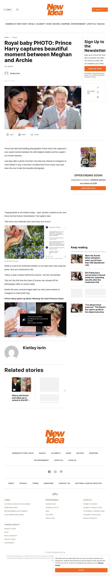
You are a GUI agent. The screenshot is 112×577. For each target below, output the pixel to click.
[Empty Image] (77, 293)
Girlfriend (9, 543)
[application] (35, 319)
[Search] (17, 9)
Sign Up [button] (99, 10)
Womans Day (51, 504)
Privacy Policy (99, 75)
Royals (14, 37)
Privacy (23, 483)
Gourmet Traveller (91, 515)
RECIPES (56, 24)
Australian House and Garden (17, 504)
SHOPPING (65, 24)
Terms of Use (91, 77)
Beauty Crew (10, 539)
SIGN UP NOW (95, 69)
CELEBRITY (41, 24)
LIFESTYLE (91, 24)
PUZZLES (101, 24)
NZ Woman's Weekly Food (94, 511)
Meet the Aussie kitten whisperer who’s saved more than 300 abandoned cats (94, 260)
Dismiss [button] (81, 570)
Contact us (64, 483)
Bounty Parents (90, 518)
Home (6, 37)
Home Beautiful (11, 507)
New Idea (49, 515)
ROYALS (31, 24)
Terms (35, 483)
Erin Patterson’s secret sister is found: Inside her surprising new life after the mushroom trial (95, 277)
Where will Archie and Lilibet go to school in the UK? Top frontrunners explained (20, 397)
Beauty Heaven (10, 536)
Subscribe (48, 483)
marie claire (10, 529)
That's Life (50, 518)
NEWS (49, 24)
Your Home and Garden (14, 515)
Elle (6, 532)
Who (47, 511)
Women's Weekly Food (92, 507)
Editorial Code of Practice (88, 483)
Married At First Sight (16, 24)
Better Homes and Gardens (16, 511)
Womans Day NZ (52, 507)
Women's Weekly (90, 504)
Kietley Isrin (15, 73)
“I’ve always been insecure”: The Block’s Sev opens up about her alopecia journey (95, 308)
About (11, 483)
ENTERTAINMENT (78, 24)
